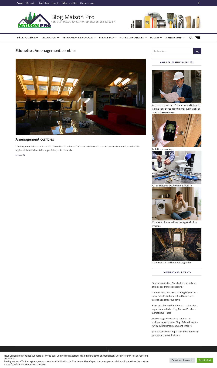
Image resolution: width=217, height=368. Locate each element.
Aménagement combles (35, 139)
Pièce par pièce (26, 37)
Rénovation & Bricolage (77, 37)
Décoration (48, 37)
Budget (154, 37)
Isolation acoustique (162, 149)
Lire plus (24, 155)
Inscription (44, 3)
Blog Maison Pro (73, 17)
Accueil (20, 3)
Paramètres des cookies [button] (182, 360)
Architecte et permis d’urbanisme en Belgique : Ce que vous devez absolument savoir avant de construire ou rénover (176, 109)
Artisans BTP (174, 37)
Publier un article (69, 3)
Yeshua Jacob (159, 283)
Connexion (31, 3)
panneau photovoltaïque (164, 331)
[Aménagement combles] (81, 97)
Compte (55, 3)
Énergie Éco (106, 37)
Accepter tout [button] (205, 360)
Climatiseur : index (162, 312)
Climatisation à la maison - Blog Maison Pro (174, 292)
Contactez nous (87, 3)
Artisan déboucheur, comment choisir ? (172, 185)
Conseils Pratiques (132, 37)
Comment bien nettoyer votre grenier (171, 262)
